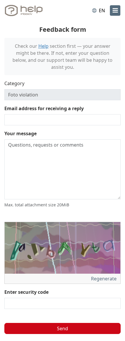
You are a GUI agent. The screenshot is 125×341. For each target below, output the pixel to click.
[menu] (115, 10)
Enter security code (26, 292)
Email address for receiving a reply (44, 108)
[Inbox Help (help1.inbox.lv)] (28, 10)
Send (62, 328)
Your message (20, 133)
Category (14, 83)
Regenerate (104, 278)
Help (43, 46)
